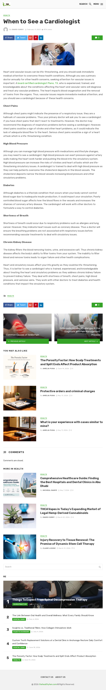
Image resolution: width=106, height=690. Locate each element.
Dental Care (19, 619)
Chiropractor (20, 604)
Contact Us (47, 677)
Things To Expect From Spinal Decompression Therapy (49, 599)
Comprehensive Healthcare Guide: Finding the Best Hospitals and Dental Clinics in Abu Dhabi (70, 482)
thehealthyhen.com (48, 684)
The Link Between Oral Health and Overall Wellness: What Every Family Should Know (53, 615)
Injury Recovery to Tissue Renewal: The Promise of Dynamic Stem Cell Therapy (67, 541)
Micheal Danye (50, 490)
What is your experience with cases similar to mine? (71, 424)
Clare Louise (49, 548)
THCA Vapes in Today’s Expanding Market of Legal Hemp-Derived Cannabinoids (70, 511)
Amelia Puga (49, 368)
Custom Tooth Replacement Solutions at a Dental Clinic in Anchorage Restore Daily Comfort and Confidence (57, 642)
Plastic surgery (21, 632)
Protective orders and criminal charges (67, 391)
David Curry (18, 29)
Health (6, 15)
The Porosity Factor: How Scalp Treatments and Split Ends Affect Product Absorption (70, 362)
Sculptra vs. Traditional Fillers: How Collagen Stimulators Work (41, 628)
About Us (60, 677)
